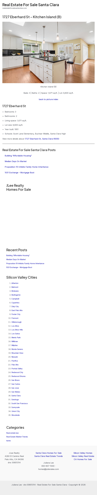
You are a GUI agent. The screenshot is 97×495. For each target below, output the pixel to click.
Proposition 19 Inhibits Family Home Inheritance (25, 263)
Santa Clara (16, 396)
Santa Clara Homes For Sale (49, 453)
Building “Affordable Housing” (18, 255)
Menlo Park (16, 337)
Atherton (14, 283)
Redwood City (17, 372)
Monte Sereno (17, 349)
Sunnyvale (15, 407)
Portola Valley (16, 369)
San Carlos (15, 384)
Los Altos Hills (17, 330)
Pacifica (14, 361)
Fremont (14, 318)
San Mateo (15, 392)
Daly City (15, 306)
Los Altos (15, 326)
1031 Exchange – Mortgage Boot (19, 267)
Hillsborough (16, 322)
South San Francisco (19, 403)
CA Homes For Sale (83, 459)
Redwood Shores (18, 376)
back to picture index (48, 99)
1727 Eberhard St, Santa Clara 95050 (42, 139)
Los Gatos (15, 334)
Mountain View (17, 353)
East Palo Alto (17, 310)
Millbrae (14, 341)
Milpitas (14, 345)
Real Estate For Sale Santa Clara (30, 4)
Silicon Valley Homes (82, 453)
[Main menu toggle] (92, 6)
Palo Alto (15, 365)
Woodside (15, 415)
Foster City (15, 314)
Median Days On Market (16, 259)
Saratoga (15, 400)
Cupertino (15, 303)
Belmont (14, 287)
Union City (15, 411)
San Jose (15, 388)
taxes (8, 441)
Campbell (15, 299)
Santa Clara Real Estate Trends (48, 456)
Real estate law (12, 433)
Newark (14, 357)
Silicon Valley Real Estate (83, 456)
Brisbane (15, 291)
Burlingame (15, 295)
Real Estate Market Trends (17, 437)
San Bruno (15, 380)
